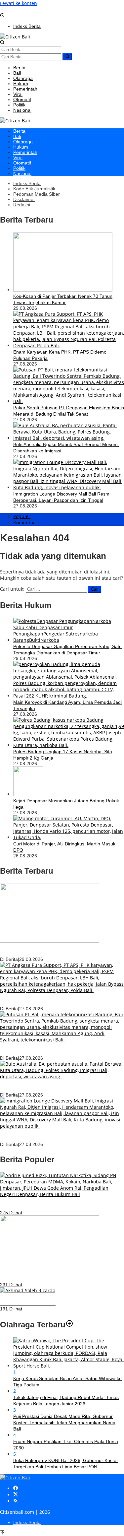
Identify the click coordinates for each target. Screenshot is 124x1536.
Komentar (24, 522)
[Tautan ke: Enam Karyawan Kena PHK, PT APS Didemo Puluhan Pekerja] (68, 345)
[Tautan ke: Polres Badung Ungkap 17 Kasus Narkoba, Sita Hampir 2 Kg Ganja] (68, 745)
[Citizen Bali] (15, 36)
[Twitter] (15, 1495)
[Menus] (2, 9)
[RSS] (15, 1501)
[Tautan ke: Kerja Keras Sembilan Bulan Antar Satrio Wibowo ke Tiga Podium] (68, 1366)
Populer (21, 516)
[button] (67, 56)
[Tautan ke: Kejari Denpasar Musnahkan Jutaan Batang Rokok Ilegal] (28, 794)
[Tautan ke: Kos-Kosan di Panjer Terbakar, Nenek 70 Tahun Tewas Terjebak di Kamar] (62, 290)
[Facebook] (15, 1488)
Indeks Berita (27, 1522)
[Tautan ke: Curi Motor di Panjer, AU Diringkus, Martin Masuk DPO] (68, 837)
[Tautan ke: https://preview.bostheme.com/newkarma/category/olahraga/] (69, 1324)
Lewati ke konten (18, 3)
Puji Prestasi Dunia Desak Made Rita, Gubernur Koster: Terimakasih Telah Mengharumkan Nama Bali (64, 1423)
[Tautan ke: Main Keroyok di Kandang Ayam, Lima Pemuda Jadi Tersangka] (68, 696)
